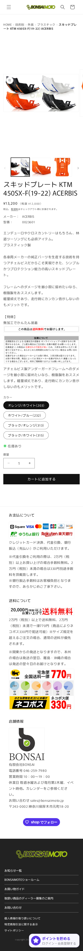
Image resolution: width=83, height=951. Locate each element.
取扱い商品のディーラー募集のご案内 (28, 898)
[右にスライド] (78, 168)
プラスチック (46, 24)
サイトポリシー (14, 930)
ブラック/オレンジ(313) (26, 425)
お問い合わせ (13, 907)
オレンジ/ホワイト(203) (26, 405)
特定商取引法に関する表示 (21, 924)
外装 (31, 24)
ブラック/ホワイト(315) (26, 435)
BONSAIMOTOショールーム (21, 879)
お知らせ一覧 (13, 870)
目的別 (19, 24)
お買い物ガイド (14, 889)
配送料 (14, 209)
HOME (7, 24)
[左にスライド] (5, 168)
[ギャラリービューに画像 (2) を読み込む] (41, 167)
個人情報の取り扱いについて (22, 918)
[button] (9, 7)
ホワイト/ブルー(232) (24, 415)
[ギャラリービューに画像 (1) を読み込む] (20, 167)
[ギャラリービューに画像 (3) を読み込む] (62, 167)
